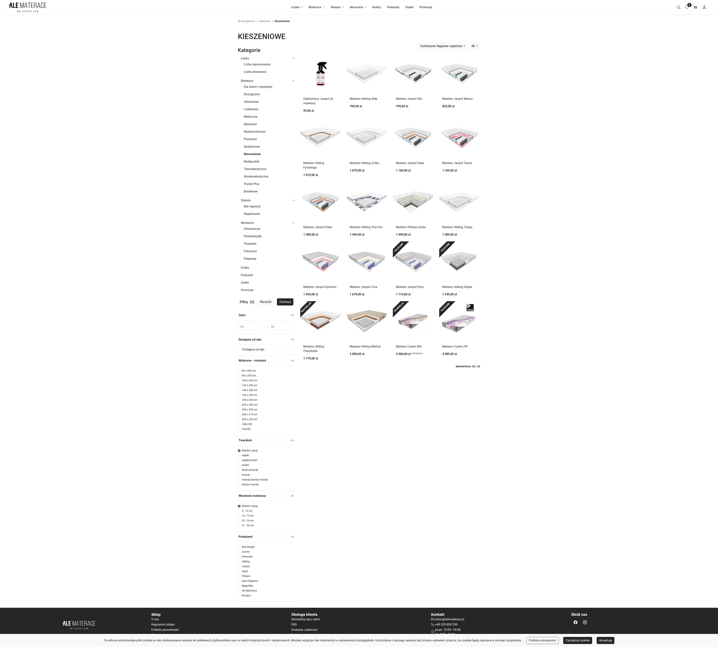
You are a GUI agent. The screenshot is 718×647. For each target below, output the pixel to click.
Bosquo (246, 595)
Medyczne (250, 116)
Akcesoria (247, 223)
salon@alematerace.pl (449, 619)
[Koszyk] (695, 7)
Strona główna (246, 21)
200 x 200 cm (249, 404)
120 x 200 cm (249, 385)
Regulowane (252, 214)
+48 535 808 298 (446, 624)
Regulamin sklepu (163, 624)
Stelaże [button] (336, 7)
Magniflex (247, 585)
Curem (245, 551)
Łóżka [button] (295, 7)
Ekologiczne (252, 94)
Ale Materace (249, 590)
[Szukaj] (678, 7)
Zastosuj (285, 302)
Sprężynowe (252, 146)
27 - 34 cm (248, 525)
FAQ (294, 624)
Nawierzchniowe (255, 131)
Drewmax (247, 556)
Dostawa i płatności (304, 629)
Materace (264, 21)
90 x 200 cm (249, 375)
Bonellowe (250, 191)
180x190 (247, 424)
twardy (246, 474)
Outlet (409, 7)
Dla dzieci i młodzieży (258, 87)
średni (245, 465)
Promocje (425, 7)
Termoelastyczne (255, 169)
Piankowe (250, 139)
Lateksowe (251, 109)
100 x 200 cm (249, 380)
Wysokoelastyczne (256, 176)
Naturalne (250, 124)
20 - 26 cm (248, 520)
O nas (155, 619)
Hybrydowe (251, 102)
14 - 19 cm (248, 515)
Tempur (246, 576)
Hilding (246, 561)
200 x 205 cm (249, 409)
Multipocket (251, 161)
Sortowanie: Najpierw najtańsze (441, 46)
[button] (575, 622)
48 (473, 46)
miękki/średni (249, 460)
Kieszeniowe (252, 154)
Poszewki (250, 243)
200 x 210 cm (249, 414)
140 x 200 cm (249, 390)
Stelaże (246, 200)
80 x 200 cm (249, 370)
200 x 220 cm (249, 419)
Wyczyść (265, 302)
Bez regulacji (252, 206)
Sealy (245, 571)
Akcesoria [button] (357, 7)
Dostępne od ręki (250, 339)
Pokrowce (250, 251)
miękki (245, 455)
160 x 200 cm (249, 394)
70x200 (246, 428)
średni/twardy (250, 469)
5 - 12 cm (247, 510)
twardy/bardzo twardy (255, 479)
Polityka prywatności (542, 640)
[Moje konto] (704, 7)
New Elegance (250, 580)
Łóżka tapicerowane (257, 64)
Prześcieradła (253, 236)
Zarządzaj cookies (578, 640)
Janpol (246, 566)
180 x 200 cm (249, 399)
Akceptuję (605, 640)
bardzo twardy (250, 484)
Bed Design (248, 546)
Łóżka (245, 58)
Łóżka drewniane (255, 72)
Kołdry (376, 7)
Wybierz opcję (250, 450)
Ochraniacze (252, 229)
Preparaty (250, 258)
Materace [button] (315, 7)
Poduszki (393, 7)
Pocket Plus (251, 184)
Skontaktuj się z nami (305, 619)
